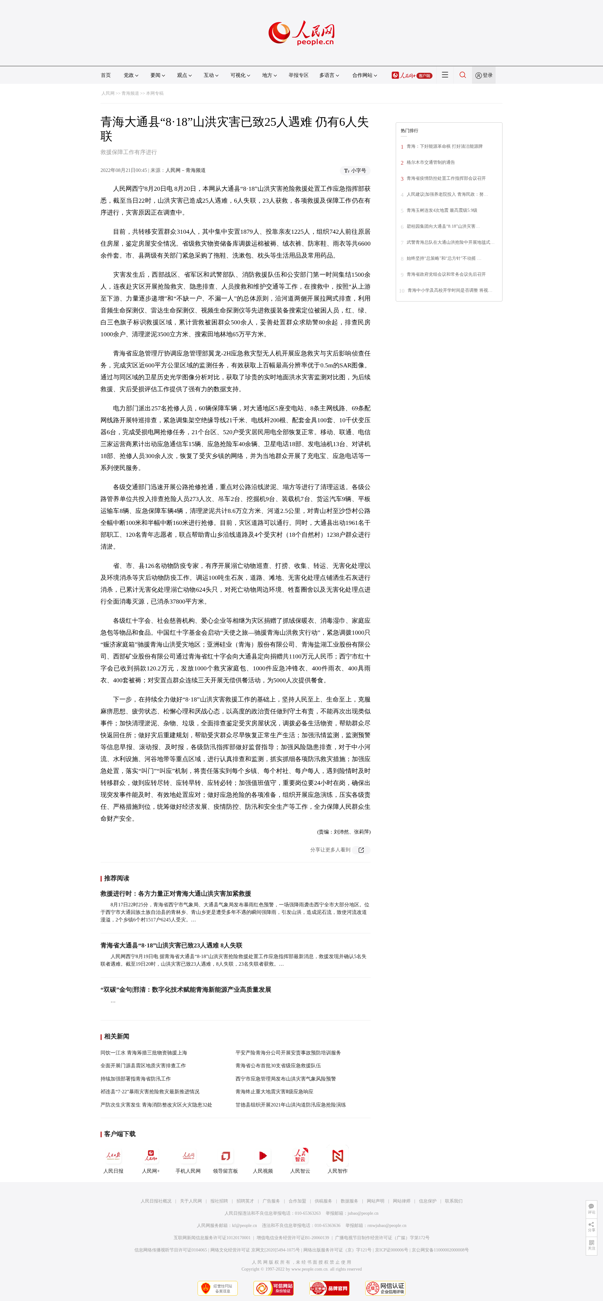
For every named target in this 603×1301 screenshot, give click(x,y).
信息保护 (428, 1201)
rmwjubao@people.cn (386, 1225)
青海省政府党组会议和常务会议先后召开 (446, 274)
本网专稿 (155, 93)
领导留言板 (225, 1171)
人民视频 (263, 1171)
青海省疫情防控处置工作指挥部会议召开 (446, 178)
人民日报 (113, 1171)
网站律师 (401, 1201)
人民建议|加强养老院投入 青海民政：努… (447, 194)
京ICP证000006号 (391, 1250)
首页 (106, 75)
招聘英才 (245, 1201)
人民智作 (338, 1171)
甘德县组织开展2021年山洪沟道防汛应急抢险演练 (291, 1104)
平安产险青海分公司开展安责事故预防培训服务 (288, 1052)
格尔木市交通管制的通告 (431, 162)
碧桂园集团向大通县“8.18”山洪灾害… (443, 226)
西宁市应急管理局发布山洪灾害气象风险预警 (286, 1078)
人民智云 (300, 1171)
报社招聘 (219, 1201)
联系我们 (454, 1201)
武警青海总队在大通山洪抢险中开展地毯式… (451, 242)
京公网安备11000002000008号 (440, 1250)
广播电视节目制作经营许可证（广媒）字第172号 (382, 1237)
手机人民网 (188, 1171)
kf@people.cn (244, 1225)
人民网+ (151, 1171)
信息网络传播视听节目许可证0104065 (170, 1250)
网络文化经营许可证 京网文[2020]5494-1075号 (255, 1250)
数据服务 (349, 1201)
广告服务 (271, 1201)
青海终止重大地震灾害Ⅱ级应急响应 (274, 1091)
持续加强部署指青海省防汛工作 (135, 1078)
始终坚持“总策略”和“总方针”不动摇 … (444, 258)
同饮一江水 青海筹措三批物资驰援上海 (143, 1052)
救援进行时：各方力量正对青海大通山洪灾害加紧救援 (175, 893)
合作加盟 (297, 1201)
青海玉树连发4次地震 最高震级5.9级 (442, 210)
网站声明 (375, 1201)
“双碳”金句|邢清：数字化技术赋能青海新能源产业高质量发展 (185, 989)
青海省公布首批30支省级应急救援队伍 (278, 1065)
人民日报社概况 (156, 1201)
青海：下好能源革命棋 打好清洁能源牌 (445, 146)
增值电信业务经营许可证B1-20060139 (293, 1237)
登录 (488, 75)
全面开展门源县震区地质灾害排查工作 (143, 1065)
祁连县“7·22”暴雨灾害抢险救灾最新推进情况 (149, 1091)
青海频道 (130, 93)
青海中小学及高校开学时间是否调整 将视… (450, 290)
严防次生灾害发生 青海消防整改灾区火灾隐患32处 (156, 1104)
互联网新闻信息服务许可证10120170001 (212, 1237)
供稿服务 (323, 1201)
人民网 (108, 93)
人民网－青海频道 (186, 170)
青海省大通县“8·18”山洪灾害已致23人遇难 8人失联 (171, 945)
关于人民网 (191, 1201)
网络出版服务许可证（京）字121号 (337, 1250)
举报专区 (299, 75)
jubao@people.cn (363, 1213)
